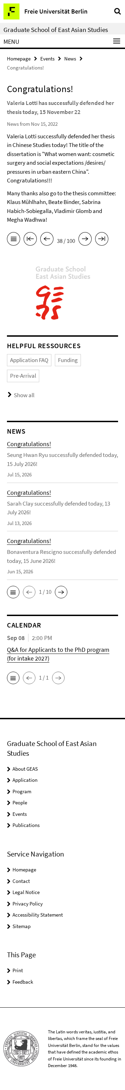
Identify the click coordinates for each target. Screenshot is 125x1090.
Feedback (22, 981)
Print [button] (17, 970)
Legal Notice (26, 892)
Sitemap (21, 926)
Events (47, 58)
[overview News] (13, 240)
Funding (68, 360)
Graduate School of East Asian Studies (55, 29)
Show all (24, 395)
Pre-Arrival (23, 375)
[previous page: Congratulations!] (46, 240)
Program (21, 791)
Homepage (19, 58)
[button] (13, 592)
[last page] (101, 240)
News (70, 58)
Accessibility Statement (37, 914)
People (19, 802)
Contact (21, 881)
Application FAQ (29, 360)
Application (25, 780)
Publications (26, 825)
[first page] (30, 240)
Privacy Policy (27, 903)
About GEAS (25, 768)
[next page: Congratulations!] (85, 240)
